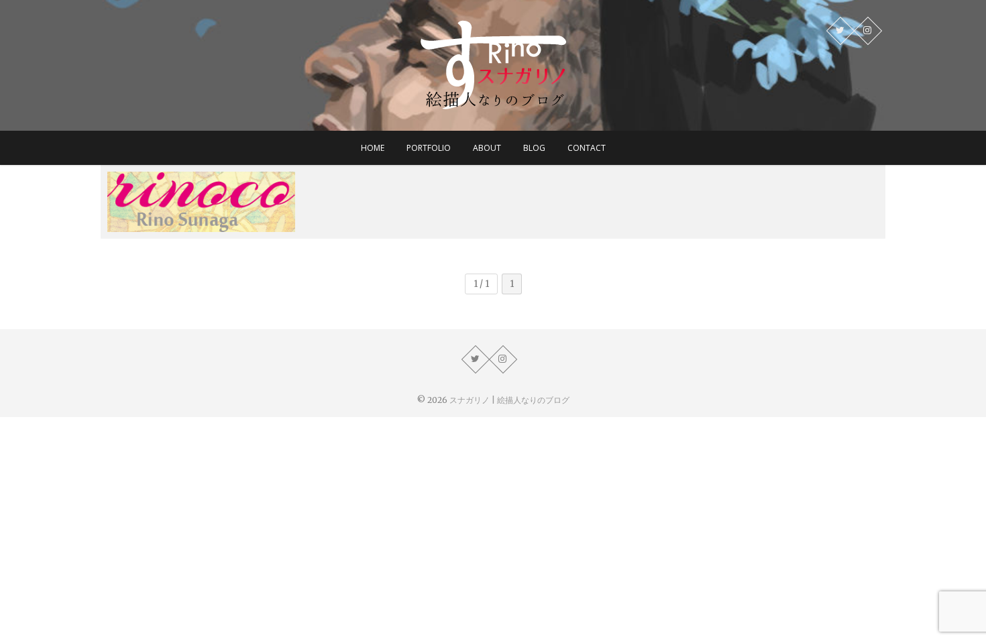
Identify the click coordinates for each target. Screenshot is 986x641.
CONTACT (586, 148)
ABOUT (487, 148)
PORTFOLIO (428, 148)
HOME (372, 148)
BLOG (534, 148)
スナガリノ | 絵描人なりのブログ (509, 400)
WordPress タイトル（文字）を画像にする (197, 217)
